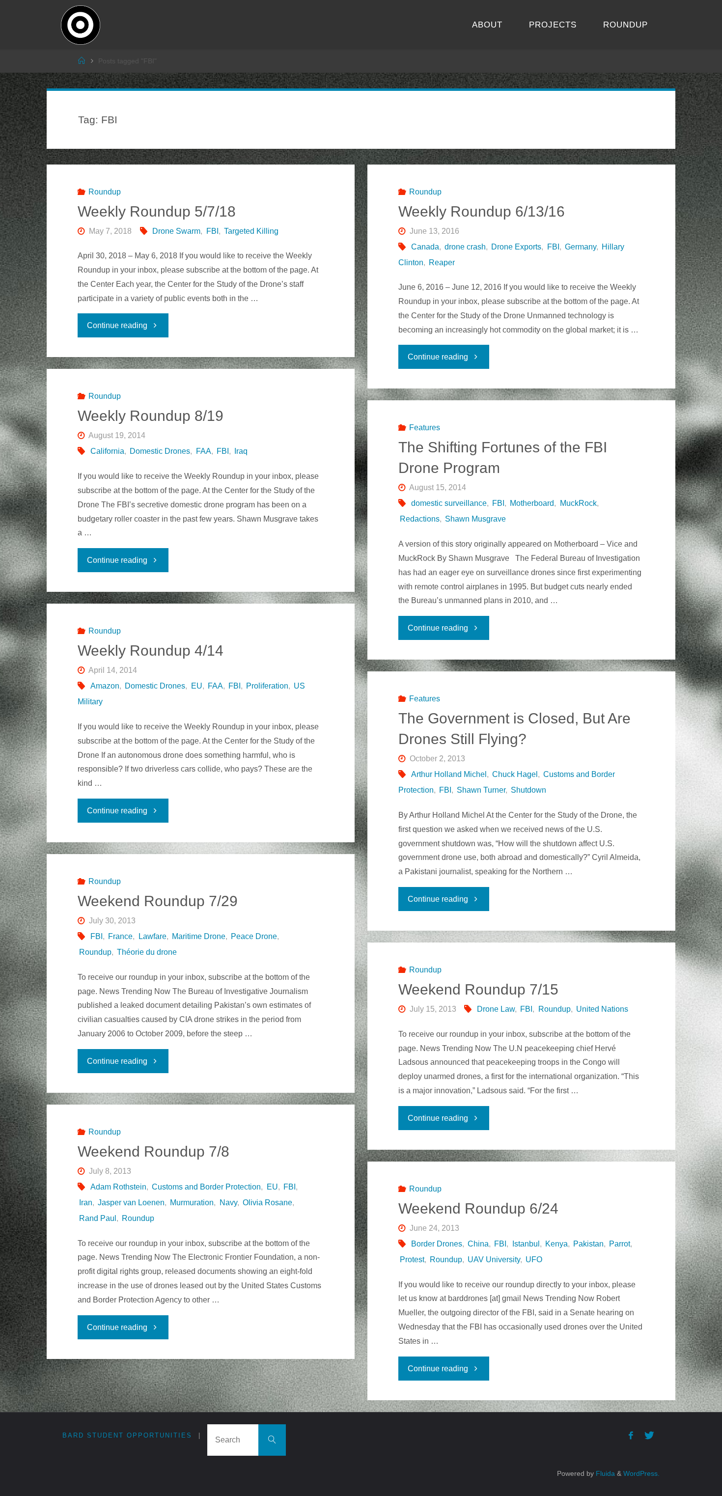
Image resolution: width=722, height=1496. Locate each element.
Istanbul (525, 1244)
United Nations (602, 1009)
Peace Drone (254, 936)
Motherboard (532, 503)
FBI (212, 231)
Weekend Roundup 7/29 (158, 901)
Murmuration (192, 1202)
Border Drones (436, 1244)
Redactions (420, 519)
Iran (85, 1202)
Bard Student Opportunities (127, 1435)
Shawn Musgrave (475, 519)
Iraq (241, 451)
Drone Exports (516, 247)
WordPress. (641, 1473)
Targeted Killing (251, 231)
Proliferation (267, 686)
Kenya (556, 1244)
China (478, 1244)
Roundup (104, 192)
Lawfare (152, 936)
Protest (412, 1259)
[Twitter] (649, 1435)
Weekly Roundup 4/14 (150, 650)
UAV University (494, 1259)
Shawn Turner (481, 790)
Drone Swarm (176, 231)
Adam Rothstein (118, 1187)
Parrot (619, 1244)
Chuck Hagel (515, 774)
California (107, 451)
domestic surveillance (449, 503)
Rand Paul (97, 1218)
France (120, 936)
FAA (203, 451)
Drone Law (496, 1009)
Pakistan (588, 1244)
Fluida (604, 1473)
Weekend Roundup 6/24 (478, 1208)
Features (424, 427)
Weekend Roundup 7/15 (478, 989)
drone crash (465, 247)
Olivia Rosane (267, 1202)
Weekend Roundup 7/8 (153, 1151)
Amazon (104, 686)
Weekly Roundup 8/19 (150, 416)
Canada (425, 247)
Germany (580, 247)
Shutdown (528, 790)
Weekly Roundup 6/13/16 (481, 211)
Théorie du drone (147, 952)
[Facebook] (631, 1435)
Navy (228, 1202)
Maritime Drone (198, 936)
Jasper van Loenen (131, 1202)
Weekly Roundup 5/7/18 (157, 211)
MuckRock (578, 503)
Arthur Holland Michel (449, 774)
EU (196, 686)
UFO (534, 1259)
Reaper (442, 262)
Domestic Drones (160, 451)
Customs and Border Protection (206, 1187)
